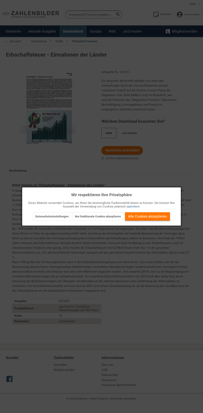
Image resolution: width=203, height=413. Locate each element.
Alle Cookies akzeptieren (147, 216)
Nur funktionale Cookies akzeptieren (98, 216)
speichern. (133, 206)
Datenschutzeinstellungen (52, 216)
